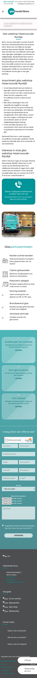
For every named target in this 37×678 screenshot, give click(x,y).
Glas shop (13, 607)
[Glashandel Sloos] (18, 11)
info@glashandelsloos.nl (25, 4)
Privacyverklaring (6, 667)
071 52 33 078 (8, 4)
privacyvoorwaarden (22, 528)
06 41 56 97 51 (11, 580)
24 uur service (15, 598)
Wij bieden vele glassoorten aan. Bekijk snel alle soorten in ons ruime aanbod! (18, 402)
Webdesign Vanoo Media (8, 661)
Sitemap (3, 664)
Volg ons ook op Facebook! (17, 631)
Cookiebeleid (5, 670)
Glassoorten (14, 603)
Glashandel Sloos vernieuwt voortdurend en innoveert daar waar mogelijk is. (18, 346)
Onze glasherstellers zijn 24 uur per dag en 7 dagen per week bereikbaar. (18, 195)
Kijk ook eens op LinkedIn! (17, 637)
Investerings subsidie (7, 673)
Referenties (14, 611)
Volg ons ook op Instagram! (17, 644)
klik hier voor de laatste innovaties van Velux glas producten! (18, 374)
